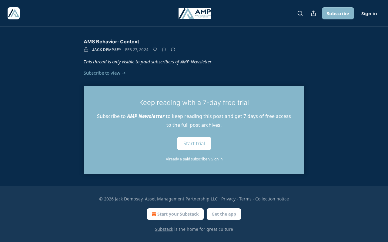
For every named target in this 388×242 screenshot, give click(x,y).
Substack (164, 229)
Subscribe (338, 13)
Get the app (224, 214)
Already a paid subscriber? (194, 159)
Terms (245, 199)
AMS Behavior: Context (111, 42)
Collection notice (272, 199)
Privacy (228, 199)
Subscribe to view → (105, 73)
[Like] (155, 49)
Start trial (194, 143)
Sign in (369, 13)
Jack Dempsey (107, 49)
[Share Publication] (313, 13)
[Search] (300, 13)
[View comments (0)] (164, 49)
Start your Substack (178, 214)
